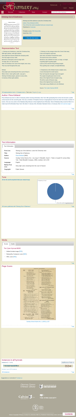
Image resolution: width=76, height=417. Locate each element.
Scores (6, 244)
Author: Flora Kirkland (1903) (30, 23)
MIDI (30, 33)
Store (33, 12)
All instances (6, 372)
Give (55, 415)
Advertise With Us (35, 415)
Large (39, 92)
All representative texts (8, 92)
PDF (33, 31)
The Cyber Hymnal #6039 (51, 88)
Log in (65, 8)
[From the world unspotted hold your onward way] (16, 179)
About (10, 415)
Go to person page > (66, 104)
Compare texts (21, 92)
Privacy (21, 415)
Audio (12, 244)
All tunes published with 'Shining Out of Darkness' (16, 206)
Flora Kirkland (20, 155)
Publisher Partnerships (47, 415)
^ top (72, 92)
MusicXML (38, 31)
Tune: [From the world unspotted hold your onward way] (38, 25)
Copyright (15, 415)
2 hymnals (33, 27)
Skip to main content (5, 1)
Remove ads (53, 5)
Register (71, 8)
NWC (24, 254)
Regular (34, 92)
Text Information (8, 146)
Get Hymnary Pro (62, 415)
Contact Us (27, 415)
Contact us (19, 378)
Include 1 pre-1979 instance (9, 369)
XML (14, 256)
